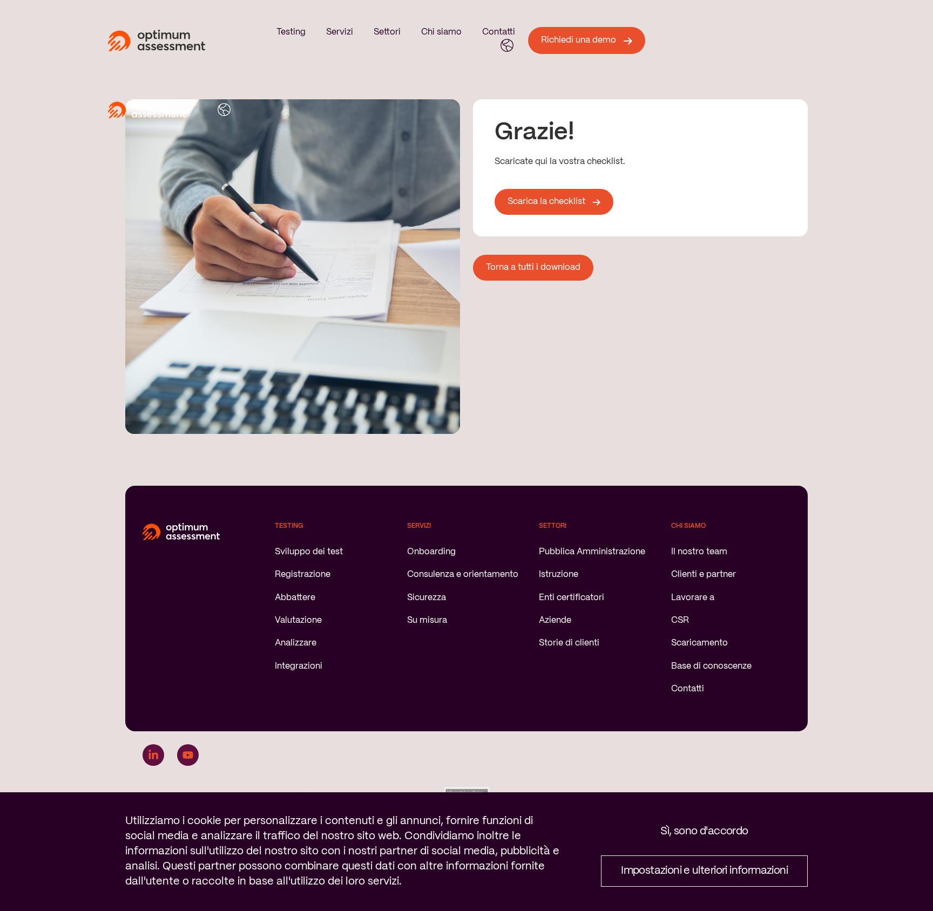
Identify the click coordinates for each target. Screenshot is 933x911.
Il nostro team (699, 552)
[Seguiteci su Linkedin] (153, 755)
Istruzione (558, 574)
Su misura (427, 620)
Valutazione (298, 620)
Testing (291, 32)
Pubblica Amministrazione (592, 552)
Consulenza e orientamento (462, 574)
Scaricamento (699, 643)
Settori (387, 32)
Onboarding (431, 552)
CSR (680, 620)
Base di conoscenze (711, 666)
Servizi (339, 32)
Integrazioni (298, 666)
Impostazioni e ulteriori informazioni (704, 871)
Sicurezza (426, 598)
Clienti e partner (703, 574)
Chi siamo (441, 32)
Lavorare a (692, 598)
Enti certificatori (571, 598)
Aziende (555, 620)
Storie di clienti (569, 643)
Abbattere (295, 598)
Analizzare (295, 643)
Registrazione (302, 574)
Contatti (498, 32)
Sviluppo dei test (309, 552)
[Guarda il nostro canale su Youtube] (188, 755)
